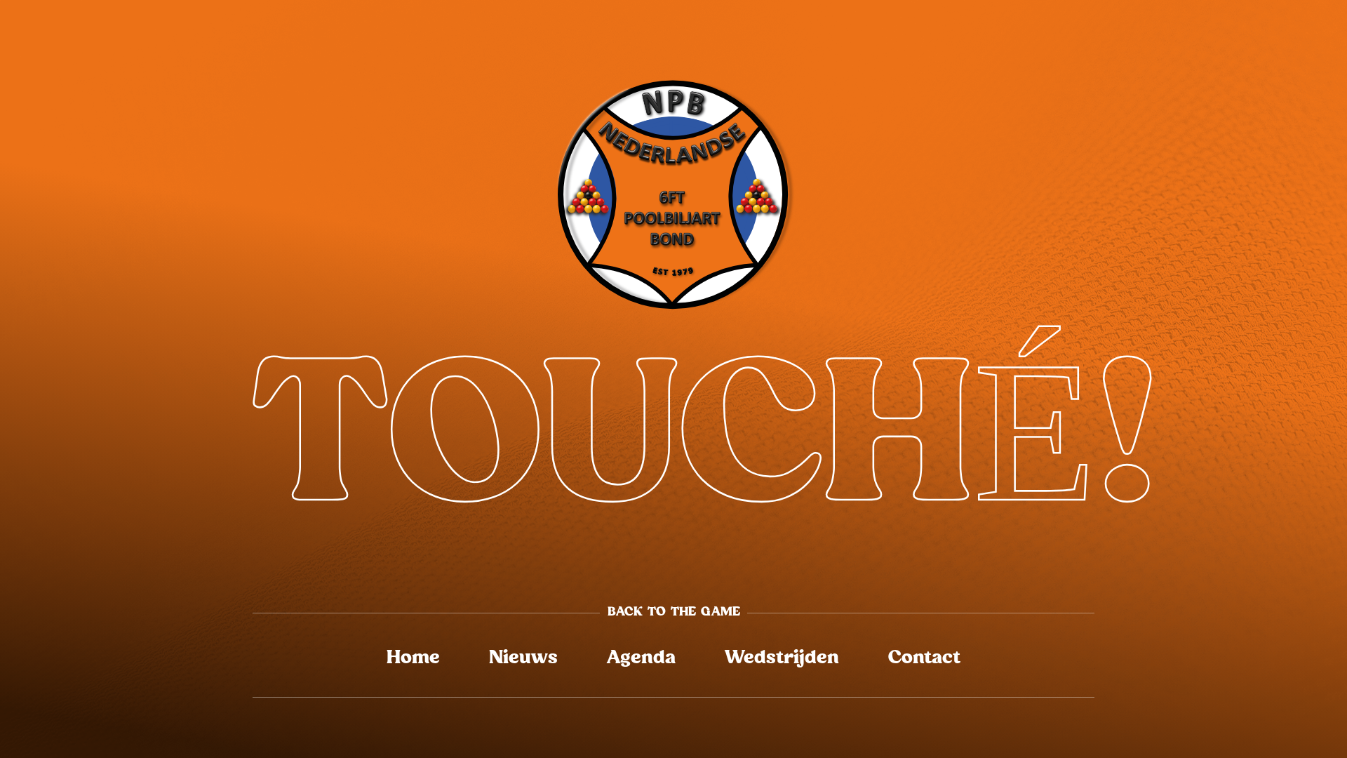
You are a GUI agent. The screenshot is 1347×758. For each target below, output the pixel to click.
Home (413, 658)
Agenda (641, 658)
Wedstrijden (782, 658)
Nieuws (523, 658)
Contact (924, 658)
